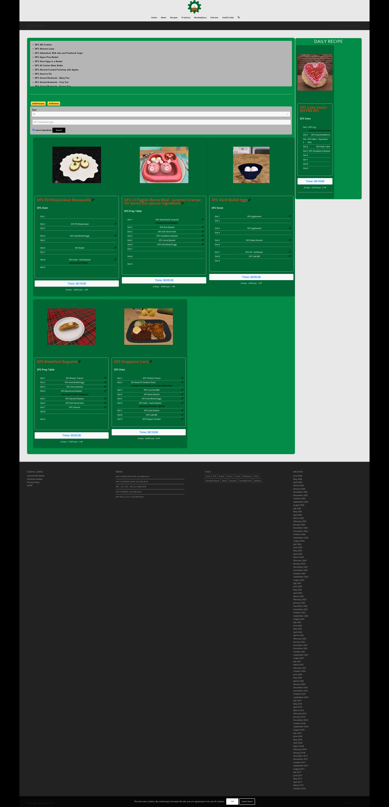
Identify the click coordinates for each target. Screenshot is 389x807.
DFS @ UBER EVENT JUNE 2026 (128, 476)
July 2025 (297, 508)
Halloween (247, 476)
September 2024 (300, 537)
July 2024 (297, 544)
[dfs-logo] (194, 7)
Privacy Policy (33, 482)
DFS (214, 476)
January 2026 (299, 488)
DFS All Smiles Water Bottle (49, 65)
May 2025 (297, 511)
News (224, 480)
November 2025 (300, 495)
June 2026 (297, 475)
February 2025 (299, 521)
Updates (257, 480)
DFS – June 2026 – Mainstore (126, 486)
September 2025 (300, 501)
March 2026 (298, 485)
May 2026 (297, 479)
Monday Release (212, 480)
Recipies (232, 480)
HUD (256, 476)
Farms (229, 476)
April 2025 (297, 515)
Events (221, 476)
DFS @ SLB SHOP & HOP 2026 (127, 481)
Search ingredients (43, 130)
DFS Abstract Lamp (44, 49)
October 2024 (299, 534)
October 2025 (299, 498)
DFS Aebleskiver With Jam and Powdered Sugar (59, 53)
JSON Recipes (38, 103)
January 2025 (299, 524)
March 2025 (298, 518)
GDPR (29, 485)
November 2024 (300, 531)
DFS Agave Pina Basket (46, 57)
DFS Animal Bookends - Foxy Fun (52, 82)
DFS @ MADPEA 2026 (124, 492)
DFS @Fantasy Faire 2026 (125, 497)
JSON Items (54, 103)
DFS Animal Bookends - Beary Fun (52, 78)
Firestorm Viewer (35, 479)
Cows (208, 476)
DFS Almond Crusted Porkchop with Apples (57, 70)
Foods (237, 476)
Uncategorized (245, 480)
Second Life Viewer (36, 475)
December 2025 (300, 492)
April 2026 (297, 482)
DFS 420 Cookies (43, 45)
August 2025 (298, 505)
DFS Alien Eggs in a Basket (48, 61)
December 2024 (300, 527)
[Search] (238, 17)
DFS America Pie (43, 74)
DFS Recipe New (36, 25)
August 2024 (298, 540)
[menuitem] (154, 17)
